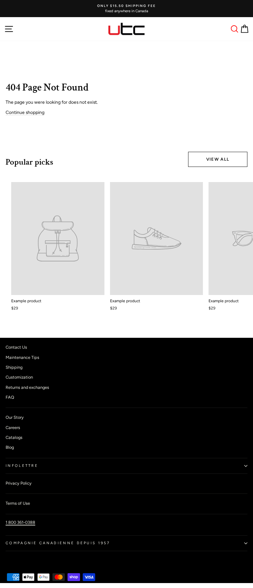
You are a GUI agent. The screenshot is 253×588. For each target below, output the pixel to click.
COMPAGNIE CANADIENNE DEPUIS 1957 (58, 543)
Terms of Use (18, 503)
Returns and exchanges (27, 387)
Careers (13, 427)
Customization (19, 377)
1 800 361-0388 (20, 522)
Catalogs (14, 437)
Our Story (15, 417)
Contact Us (16, 347)
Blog (10, 447)
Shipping (14, 367)
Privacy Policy (19, 483)
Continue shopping (25, 112)
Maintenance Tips (22, 357)
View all (217, 159)
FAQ (10, 397)
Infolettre (22, 466)
